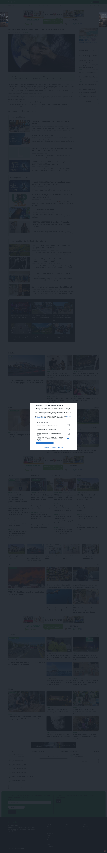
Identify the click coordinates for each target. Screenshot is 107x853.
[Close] (75, 405)
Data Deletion (46, 447)
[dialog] (53, 426)
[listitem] (53, 422)
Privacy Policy (60, 447)
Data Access (53, 447)
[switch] (68, 425)
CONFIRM (44, 443)
